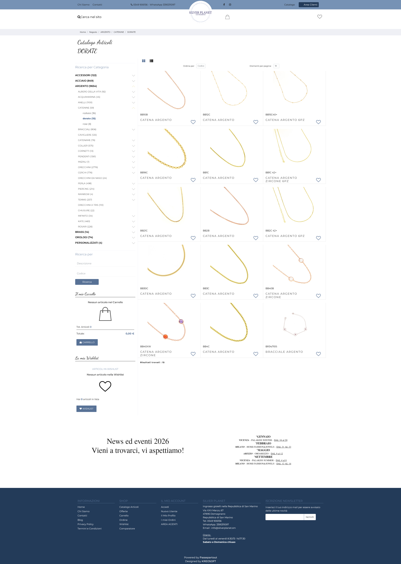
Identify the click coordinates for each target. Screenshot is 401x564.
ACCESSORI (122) (86, 75)
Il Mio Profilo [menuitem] (168, 515)
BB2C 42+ (271, 230)
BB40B (270, 288)
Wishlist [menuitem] (124, 524)
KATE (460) (84, 221)
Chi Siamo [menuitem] (83, 4)
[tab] (144, 61)
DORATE (131, 32)
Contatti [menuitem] (97, 4)
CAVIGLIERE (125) (87, 134)
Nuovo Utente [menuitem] (169, 511)
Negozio (93, 32)
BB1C (206, 172)
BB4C (206, 346)
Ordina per (188, 66)
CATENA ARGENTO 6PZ (285, 120)
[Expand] (133, 76)
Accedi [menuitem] (165, 506)
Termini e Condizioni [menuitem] (90, 528)
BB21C (144, 230)
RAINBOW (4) (85, 194)
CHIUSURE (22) (86, 210)
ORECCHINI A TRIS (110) (91, 205)
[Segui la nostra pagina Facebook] (224, 4)
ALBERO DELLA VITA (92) (92, 91)
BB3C (206, 288)
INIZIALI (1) (83, 161)
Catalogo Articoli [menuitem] (129, 506)
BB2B (206, 230)
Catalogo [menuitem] (289, 4)
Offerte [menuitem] (123, 511)
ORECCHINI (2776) (88, 167)
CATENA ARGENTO (156, 120)
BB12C (206, 114)
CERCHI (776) (85, 172)
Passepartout (208, 557)
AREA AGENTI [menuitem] (169, 524)
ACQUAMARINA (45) (89, 97)
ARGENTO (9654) (86, 86)
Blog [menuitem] (80, 519)
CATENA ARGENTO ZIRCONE (281, 295)
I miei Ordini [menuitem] (168, 519)
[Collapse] (133, 86)
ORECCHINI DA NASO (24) (92, 178)
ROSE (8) (87, 123)
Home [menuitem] (81, 506)
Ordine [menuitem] (123, 519)
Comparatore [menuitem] (127, 528)
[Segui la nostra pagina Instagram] (229, 4)
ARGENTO (105, 32)
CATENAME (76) (86, 140)
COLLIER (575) (86, 145)
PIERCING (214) (86, 188)
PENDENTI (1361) (87, 156)
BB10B (144, 114)
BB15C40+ (271, 114)
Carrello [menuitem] (123, 515)
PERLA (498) (85, 183)
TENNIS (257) (85, 199)
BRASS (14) (82, 231)
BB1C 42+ (271, 172)
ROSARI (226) (85, 226)
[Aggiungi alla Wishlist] (193, 121)
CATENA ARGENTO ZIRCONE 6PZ (281, 179)
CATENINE (119, 32)
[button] (87, 282)
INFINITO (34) (85, 215)
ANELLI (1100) (85, 102)
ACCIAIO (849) (84, 80)
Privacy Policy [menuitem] (86, 524)
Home (83, 32)
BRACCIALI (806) (87, 129)
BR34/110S (271, 346)
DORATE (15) (89, 118)
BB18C (144, 172)
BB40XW (145, 346)
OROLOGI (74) (84, 237)
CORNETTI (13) (86, 151)
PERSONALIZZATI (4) (88, 242)
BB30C (144, 288)
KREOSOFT (209, 561)
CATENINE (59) (86, 107)
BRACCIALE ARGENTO (284, 352)
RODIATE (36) (89, 113)
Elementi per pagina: (260, 66)
